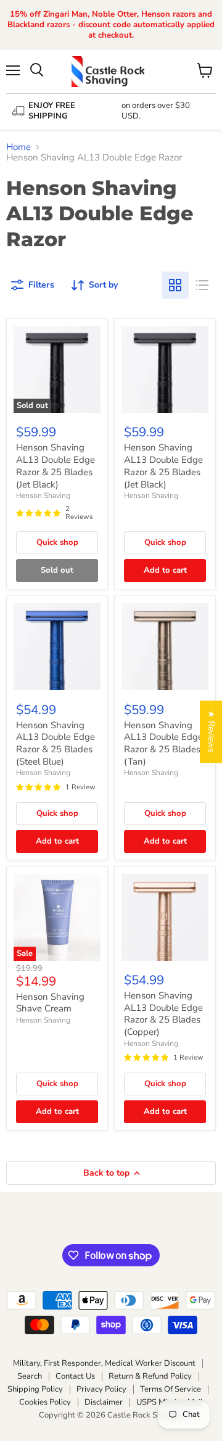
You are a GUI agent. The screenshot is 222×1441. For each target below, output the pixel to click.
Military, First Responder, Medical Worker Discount (104, 1363)
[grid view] (175, 285)
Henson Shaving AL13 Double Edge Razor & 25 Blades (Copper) (163, 1013)
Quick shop (57, 542)
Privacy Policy (101, 1389)
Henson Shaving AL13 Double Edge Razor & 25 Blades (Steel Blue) (55, 743)
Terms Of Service (170, 1389)
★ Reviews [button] (211, 731)
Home (18, 147)
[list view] (202, 285)
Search (29, 1376)
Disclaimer (103, 1402)
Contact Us (75, 1376)
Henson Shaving (43, 495)
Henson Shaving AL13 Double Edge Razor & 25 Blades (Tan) (163, 743)
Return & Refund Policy (150, 1376)
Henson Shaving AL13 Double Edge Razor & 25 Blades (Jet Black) (55, 465)
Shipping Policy (35, 1389)
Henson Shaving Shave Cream (50, 1002)
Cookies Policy (45, 1402)
